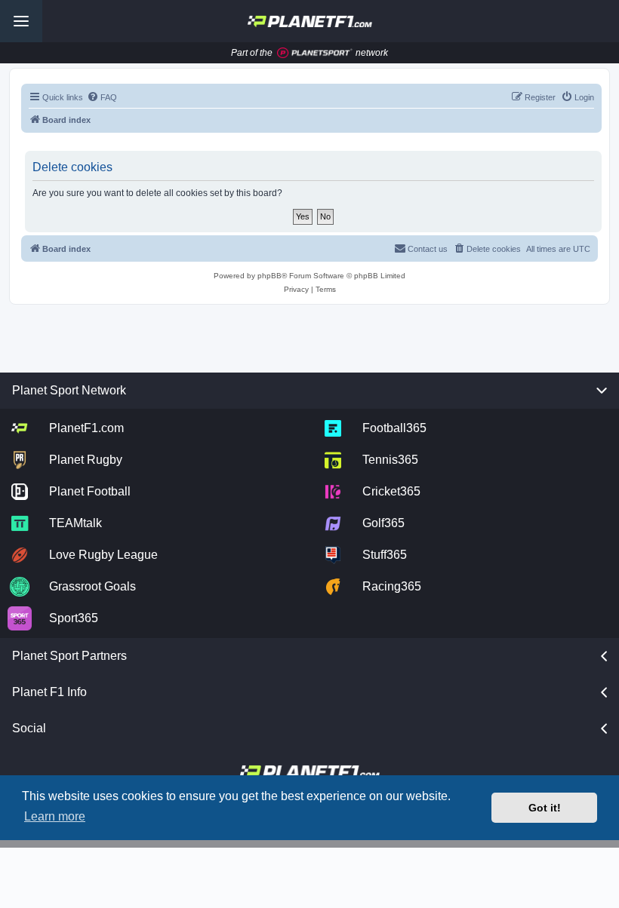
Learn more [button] (54, 816)
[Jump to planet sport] (315, 53)
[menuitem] (102, 97)
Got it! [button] (544, 808)
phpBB (269, 275)
